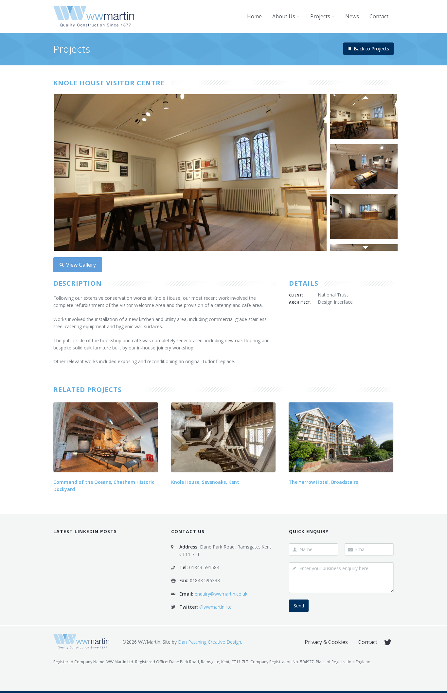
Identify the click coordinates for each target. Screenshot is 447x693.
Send (299, 605)
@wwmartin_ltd (215, 607)
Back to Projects (370, 48)
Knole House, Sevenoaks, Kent (205, 482)
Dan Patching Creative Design (209, 642)
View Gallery (80, 264)
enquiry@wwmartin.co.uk (221, 594)
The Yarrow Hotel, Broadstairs (323, 482)
